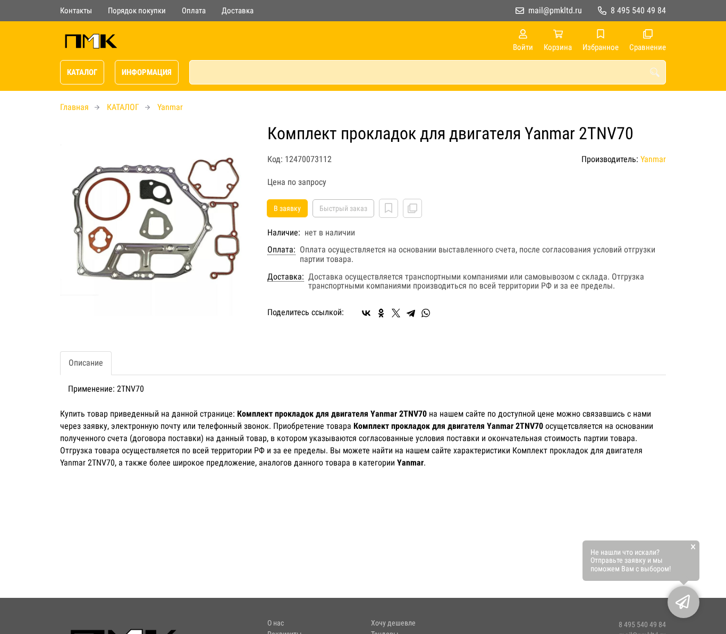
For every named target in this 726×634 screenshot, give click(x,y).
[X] (396, 313)
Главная (74, 107)
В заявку (287, 208)
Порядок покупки (137, 10)
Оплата (194, 10)
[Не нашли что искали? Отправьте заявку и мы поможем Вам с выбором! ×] (683, 602)
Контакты (76, 10)
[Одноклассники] (381, 313)
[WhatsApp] (425, 313)
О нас (275, 623)
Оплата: (281, 250)
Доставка (238, 10)
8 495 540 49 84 (638, 10)
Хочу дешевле (393, 623)
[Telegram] (410, 313)
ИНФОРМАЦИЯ (147, 72)
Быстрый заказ (343, 208)
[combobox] (427, 72)
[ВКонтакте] (366, 313)
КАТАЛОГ (82, 72)
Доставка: (285, 277)
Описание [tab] (86, 363)
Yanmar (170, 107)
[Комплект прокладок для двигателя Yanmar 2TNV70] (155, 220)
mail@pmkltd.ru (555, 10)
